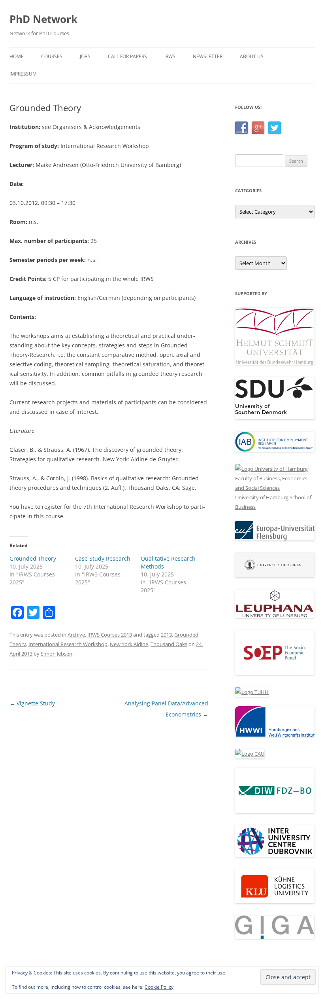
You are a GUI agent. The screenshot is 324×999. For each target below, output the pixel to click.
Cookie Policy (159, 987)
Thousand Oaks (169, 644)
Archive (76, 634)
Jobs (85, 56)
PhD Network (43, 19)
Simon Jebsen (56, 653)
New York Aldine (129, 644)
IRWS (169, 56)
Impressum (23, 73)
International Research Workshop (67, 644)
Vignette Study (32, 703)
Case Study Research (102, 558)
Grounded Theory (32, 558)
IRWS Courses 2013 (109, 634)
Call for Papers (127, 56)
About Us (252, 56)
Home (16, 56)
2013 (166, 634)
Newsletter (207, 56)
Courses (51, 56)
